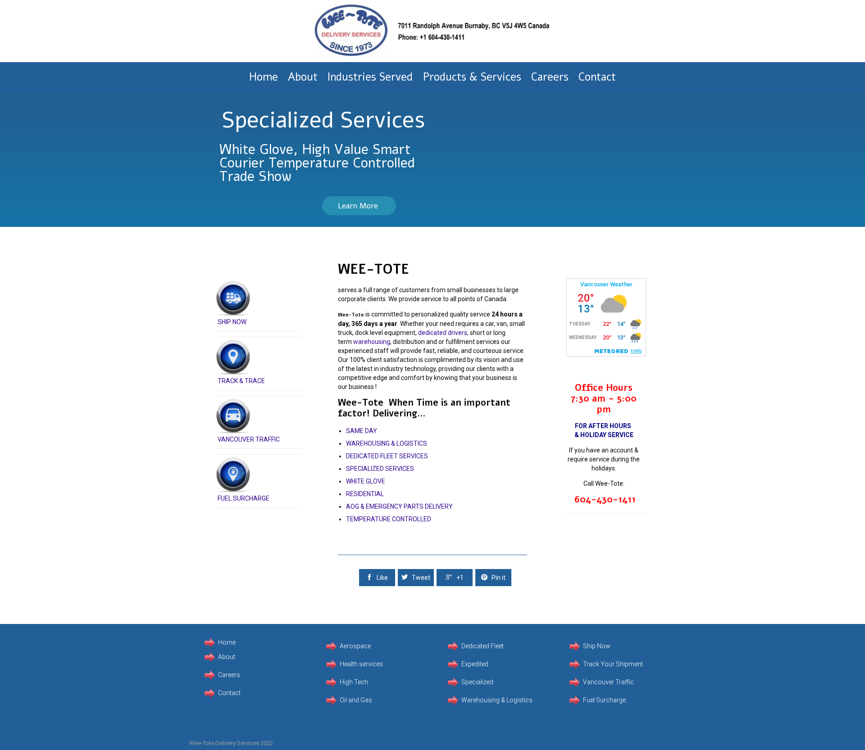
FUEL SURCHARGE (243, 498)
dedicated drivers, (443, 332)
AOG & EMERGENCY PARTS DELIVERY (399, 506)
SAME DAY (361, 430)
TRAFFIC (267, 439)
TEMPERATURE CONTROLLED (388, 519)
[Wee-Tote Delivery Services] (432, 31)
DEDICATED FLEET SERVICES (387, 456)
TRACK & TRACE (241, 380)
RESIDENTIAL (365, 493)
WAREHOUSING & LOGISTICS (386, 443)
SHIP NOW (232, 321)
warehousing (371, 341)
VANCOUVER (236, 439)
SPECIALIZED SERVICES (380, 468)
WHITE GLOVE (365, 481)
